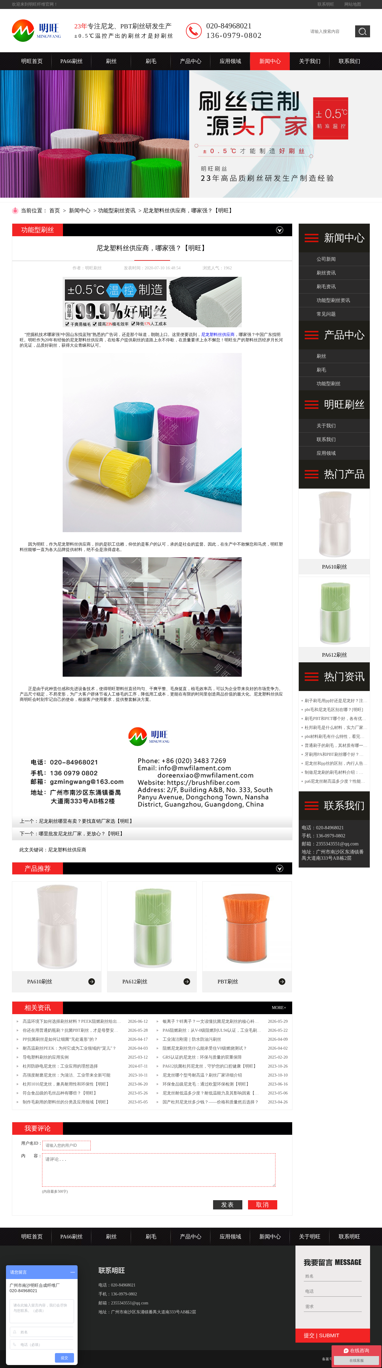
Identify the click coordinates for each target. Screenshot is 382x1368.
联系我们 (349, 61)
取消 (262, 1204)
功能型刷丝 (329, 383)
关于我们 (310, 61)
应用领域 (230, 61)
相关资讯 (37, 1007)
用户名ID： (31, 1143)
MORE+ (279, 1007)
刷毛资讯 (326, 286)
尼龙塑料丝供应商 (218, 334)
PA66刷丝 (71, 61)
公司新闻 (326, 259)
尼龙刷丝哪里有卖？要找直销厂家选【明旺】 (86, 821)
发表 (227, 1204)
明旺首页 (32, 61)
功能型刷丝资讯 (116, 211)
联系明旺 (326, 4)
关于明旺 (310, 1237)
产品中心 (190, 61)
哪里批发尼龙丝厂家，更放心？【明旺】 (82, 833)
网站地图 (352, 4)
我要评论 (37, 1128)
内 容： (31, 1156)
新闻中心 (270, 61)
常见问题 (326, 314)
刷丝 (111, 61)
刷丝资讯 (326, 272)
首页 (54, 211)
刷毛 (151, 61)
